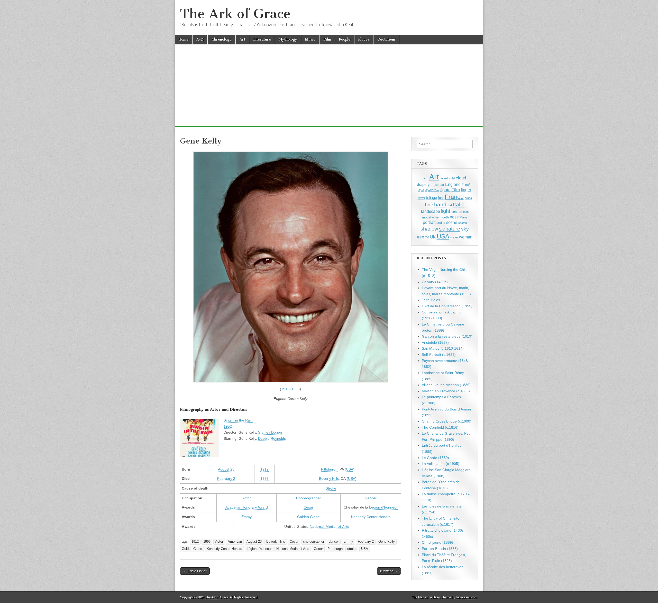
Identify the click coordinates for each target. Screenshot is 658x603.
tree (420, 237)
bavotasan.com (466, 597)
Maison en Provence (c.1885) (446, 391)
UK (433, 237)
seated (462, 222)
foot (441, 198)
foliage (431, 198)
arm (425, 178)
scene (451, 222)
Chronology (222, 39)
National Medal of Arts (329, 526)
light (445, 211)
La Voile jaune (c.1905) (440, 464)
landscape (430, 211)
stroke (352, 549)
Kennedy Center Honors (370, 517)
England (453, 184)
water (454, 237)
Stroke (331, 488)
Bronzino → (389, 571)
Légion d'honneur (259, 549)
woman (465, 237)
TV (427, 237)
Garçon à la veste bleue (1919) (447, 336)
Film (327, 39)
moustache (430, 217)
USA (349, 469)
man (466, 211)
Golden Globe (308, 517)
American (235, 541)
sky (465, 229)
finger (466, 189)
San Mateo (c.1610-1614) (443, 348)
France (454, 196)
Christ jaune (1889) (437, 542)
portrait (429, 222)
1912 (285, 389)
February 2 (226, 478)
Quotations (386, 39)
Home (183, 39)
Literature (262, 39)
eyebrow (432, 190)
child (452, 178)
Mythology (288, 39)
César (308, 507)
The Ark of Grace (235, 14)
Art (242, 39)
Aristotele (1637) (435, 342)
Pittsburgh (329, 469)
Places (363, 39)
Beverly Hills (329, 478)
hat (449, 205)
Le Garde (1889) (435, 458)
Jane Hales (431, 300)
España (467, 185)
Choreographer (308, 498)
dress (434, 185)
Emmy (246, 517)
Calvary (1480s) (435, 282)
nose (454, 217)
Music (310, 39)
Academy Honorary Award (246, 507)
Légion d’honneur (383, 507)
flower (421, 197)
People (344, 39)
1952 (228, 426)
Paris (464, 217)
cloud (461, 177)
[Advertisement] (329, 91)
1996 (295, 389)
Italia (459, 204)
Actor (246, 498)
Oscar (318, 549)
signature (449, 229)
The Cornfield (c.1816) (440, 427)
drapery (423, 184)
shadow (429, 229)
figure (445, 190)
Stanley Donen (270, 432)
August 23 (226, 469)
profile (440, 223)
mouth (444, 217)
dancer (334, 541)
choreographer (313, 541)
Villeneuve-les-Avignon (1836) (446, 385)
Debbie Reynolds (272, 438)
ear (442, 185)
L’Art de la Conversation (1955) (447, 306)
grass (468, 197)
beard (444, 178)
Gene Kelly (386, 541)
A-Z (200, 39)
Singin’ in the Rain (238, 420)
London (456, 211)
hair (429, 204)
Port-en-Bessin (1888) (440, 549)
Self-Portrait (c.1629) (439, 354)
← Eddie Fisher (194, 571)
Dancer (371, 498)
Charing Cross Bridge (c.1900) (446, 421)
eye (421, 190)
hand (440, 204)
